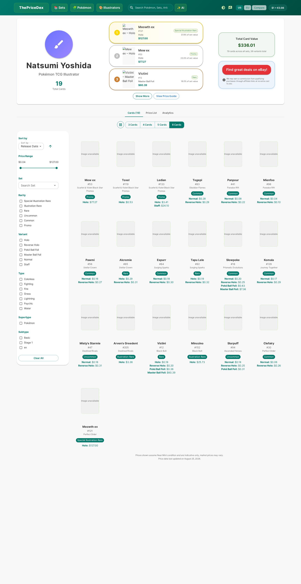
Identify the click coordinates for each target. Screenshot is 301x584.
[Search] (131, 7)
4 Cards (147, 124)
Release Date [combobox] (29, 146)
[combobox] (36, 185)
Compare (259, 7)
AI (180, 7)
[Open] (54, 185)
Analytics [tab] (167, 112)
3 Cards (132, 124)
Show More (142, 96)
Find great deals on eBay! (246, 70)
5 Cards (162, 124)
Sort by (24, 142)
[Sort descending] (50, 146)
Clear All (39, 358)
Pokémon (82, 7)
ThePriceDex (31, 7)
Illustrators (109, 7)
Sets (59, 7)
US (239, 7)
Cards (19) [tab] (134, 112)
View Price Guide (166, 96)
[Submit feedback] (230, 7)
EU (247, 7)
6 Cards (176, 124)
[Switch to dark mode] (223, 7)
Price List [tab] (151, 112)
